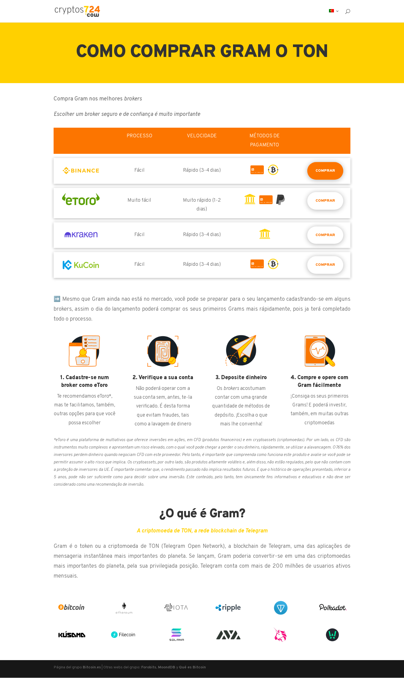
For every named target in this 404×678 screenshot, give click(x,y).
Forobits (148, 667)
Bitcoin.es (92, 667)
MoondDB (166, 667)
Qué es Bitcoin (192, 667)
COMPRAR (325, 170)
